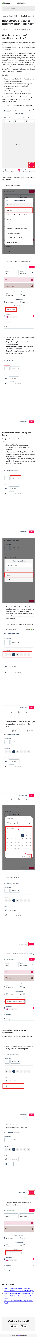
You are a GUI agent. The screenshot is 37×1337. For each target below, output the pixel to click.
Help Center (21, 3)
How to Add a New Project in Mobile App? (19, 1291)
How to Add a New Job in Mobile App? (17, 1288)
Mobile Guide (13, 16)
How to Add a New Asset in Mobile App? (18, 1293)
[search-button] (32, 8)
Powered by (14, 1335)
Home (4, 16)
